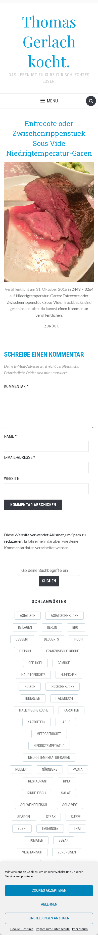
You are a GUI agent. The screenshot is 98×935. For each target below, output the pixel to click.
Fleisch (25, 651)
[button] (49, 101)
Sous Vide (70, 805)
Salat (66, 793)
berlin (52, 627)
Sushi (22, 829)
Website (11, 478)
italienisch (64, 698)
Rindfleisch (36, 793)
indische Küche (62, 687)
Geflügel (35, 663)
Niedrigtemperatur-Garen (49, 758)
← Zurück (49, 326)
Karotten (71, 710)
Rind (66, 781)
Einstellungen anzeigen (49, 918)
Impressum (80, 929)
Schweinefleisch (33, 805)
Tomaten (36, 840)
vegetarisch (32, 852)
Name (10, 436)
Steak (51, 817)
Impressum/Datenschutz (53, 929)
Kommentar (16, 386)
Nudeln (21, 769)
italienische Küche (33, 710)
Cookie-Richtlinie (21, 929)
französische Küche (62, 651)
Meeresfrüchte (49, 734)
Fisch (78, 639)
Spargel (24, 817)
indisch (29, 687)
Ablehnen (49, 904)
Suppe (76, 817)
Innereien (32, 698)
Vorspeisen (67, 852)
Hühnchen (69, 675)
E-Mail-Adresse (19, 457)
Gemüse (64, 663)
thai (77, 829)
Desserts (51, 639)
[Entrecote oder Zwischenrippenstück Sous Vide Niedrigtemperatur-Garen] (49, 221)
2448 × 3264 (82, 289)
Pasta (78, 769)
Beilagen (25, 627)
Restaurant (38, 781)
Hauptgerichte (33, 675)
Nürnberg (50, 769)
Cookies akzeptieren (49, 890)
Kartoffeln (36, 722)
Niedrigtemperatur (49, 746)
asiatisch (27, 616)
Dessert (22, 639)
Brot (76, 627)
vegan (64, 840)
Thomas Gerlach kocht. (49, 41)
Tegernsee (50, 829)
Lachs (66, 722)
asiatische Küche (64, 616)
